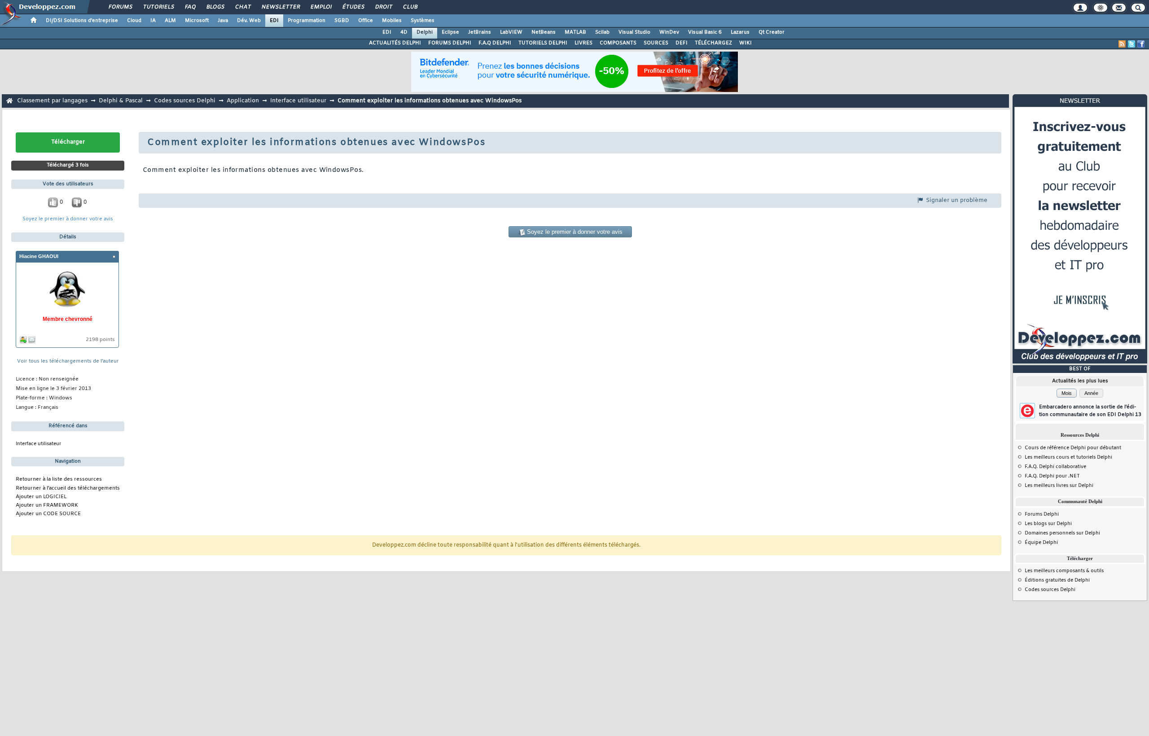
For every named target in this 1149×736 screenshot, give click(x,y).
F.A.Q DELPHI (494, 43)
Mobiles (392, 21)
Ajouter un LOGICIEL (41, 497)
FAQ (190, 7)
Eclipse (450, 32)
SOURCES (656, 43)
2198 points (100, 340)
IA (153, 21)
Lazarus (740, 32)
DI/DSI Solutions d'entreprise (82, 21)
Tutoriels (158, 7)
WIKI (745, 43)
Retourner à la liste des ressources (59, 479)
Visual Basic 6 (705, 32)
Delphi (425, 32)
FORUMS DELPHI (449, 43)
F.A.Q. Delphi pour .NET (1052, 476)
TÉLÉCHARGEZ (713, 43)
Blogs (215, 7)
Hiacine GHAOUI (38, 256)
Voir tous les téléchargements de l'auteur (68, 361)
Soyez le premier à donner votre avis (67, 219)
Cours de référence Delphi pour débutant (1073, 448)
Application (243, 101)
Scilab (602, 32)
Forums (120, 7)
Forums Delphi (1042, 514)
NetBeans (543, 32)
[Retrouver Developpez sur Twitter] (1131, 44)
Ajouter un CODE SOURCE (48, 514)
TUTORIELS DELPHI (542, 43)
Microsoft (197, 21)
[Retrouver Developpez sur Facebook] (1141, 44)
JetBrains (479, 32)
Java (223, 21)
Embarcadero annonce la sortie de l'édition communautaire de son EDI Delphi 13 (1090, 411)
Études (353, 7)
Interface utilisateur (298, 101)
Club (410, 7)
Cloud (134, 21)
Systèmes (422, 21)
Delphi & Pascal (121, 101)
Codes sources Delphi (184, 101)
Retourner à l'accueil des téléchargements (68, 488)
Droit (383, 7)
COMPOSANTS (618, 43)
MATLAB (575, 32)
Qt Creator (772, 32)
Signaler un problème (955, 200)
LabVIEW (511, 32)
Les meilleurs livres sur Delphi (1059, 485)
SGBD (341, 21)
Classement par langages (52, 101)
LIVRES (583, 43)
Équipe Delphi (1041, 542)
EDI (274, 21)
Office (365, 21)
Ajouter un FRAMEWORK (47, 505)
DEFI (681, 43)
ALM (170, 21)
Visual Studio (634, 32)
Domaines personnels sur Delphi (1062, 533)
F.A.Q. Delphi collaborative (1055, 467)
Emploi (320, 7)
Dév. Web (249, 21)
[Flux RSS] (1122, 44)
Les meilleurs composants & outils (1064, 571)
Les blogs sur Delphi (1048, 524)
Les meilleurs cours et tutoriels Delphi (1068, 457)
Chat (242, 7)
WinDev (669, 32)
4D (404, 32)
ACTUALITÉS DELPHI (395, 43)
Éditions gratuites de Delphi (1057, 580)
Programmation (306, 21)
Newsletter (280, 7)
